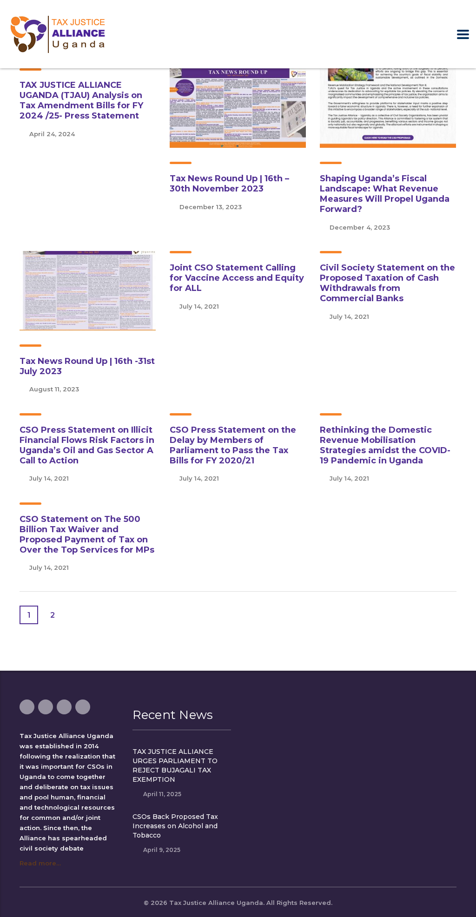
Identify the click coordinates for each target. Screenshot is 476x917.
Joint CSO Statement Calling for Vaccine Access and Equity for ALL (237, 278)
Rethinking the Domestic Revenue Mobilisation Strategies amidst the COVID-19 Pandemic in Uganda (385, 445)
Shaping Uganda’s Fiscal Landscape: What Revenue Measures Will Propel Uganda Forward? (385, 193)
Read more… (40, 863)
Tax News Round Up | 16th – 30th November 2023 (229, 183)
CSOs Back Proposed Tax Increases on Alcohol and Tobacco (175, 825)
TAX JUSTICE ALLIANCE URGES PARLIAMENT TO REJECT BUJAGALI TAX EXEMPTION (175, 765)
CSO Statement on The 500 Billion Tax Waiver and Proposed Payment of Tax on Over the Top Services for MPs (87, 534)
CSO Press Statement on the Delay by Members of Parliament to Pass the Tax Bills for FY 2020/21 (233, 445)
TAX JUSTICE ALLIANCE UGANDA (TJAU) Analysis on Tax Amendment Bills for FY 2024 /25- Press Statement (81, 100)
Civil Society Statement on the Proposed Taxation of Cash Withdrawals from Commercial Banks (387, 283)
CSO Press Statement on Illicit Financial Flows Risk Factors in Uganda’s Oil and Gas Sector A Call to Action (87, 445)
